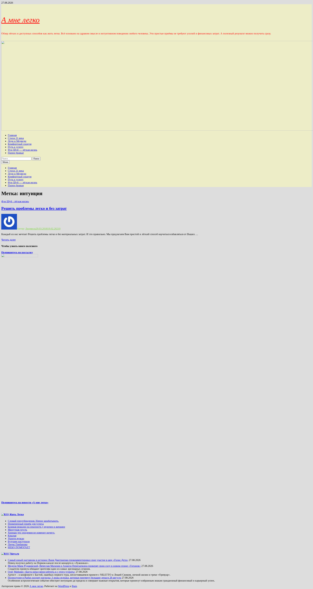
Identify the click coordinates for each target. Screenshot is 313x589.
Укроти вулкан (16, 538)
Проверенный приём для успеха (26, 523)
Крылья (12, 535)
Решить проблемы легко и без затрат (34, 208)
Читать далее (8, 239)
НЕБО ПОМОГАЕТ (19, 547)
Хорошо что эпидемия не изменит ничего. (31, 532)
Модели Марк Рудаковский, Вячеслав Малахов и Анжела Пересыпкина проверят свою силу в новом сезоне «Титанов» (74, 566)
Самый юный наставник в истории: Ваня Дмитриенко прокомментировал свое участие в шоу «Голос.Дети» (68, 560)
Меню (5, 162)
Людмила (30, 228)
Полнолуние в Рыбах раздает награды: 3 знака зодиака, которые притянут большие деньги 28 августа (64, 577)
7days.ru (14, 553)
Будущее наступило (19, 541)
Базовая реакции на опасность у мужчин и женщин (36, 526)
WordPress (63, 586)
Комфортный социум (19, 144)
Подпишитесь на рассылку (17, 252)
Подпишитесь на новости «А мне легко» (24, 502)
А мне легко (20, 19)
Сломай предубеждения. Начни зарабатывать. (33, 521)
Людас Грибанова (17, 544)
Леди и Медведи (17, 141)
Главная (12, 135)
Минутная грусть (17, 529)
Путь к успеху (15, 147)
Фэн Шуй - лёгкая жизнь (15, 201)
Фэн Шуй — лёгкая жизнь (22, 150)
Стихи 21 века (16, 138)
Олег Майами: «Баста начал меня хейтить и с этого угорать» (41, 571)
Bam (74, 586)
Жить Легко (16, 514)
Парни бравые (16, 152)
